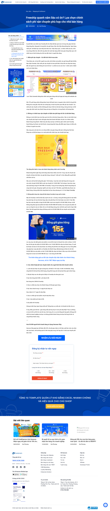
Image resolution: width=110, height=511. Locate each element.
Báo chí (82, 457)
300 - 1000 (51, 371)
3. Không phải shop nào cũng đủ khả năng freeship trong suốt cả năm (17, 55)
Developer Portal (85, 465)
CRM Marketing (45, 467)
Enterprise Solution (46, 472)
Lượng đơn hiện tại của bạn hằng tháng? (42, 367)
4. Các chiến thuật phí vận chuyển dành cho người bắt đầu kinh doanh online (16, 60)
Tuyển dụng (63, 465)
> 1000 (64, 371)
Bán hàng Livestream (47, 460)
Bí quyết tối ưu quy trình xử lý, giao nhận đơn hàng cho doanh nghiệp (53, 440)
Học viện (62, 457)
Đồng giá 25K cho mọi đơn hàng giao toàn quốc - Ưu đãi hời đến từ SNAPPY (83, 440)
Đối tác (82, 455)
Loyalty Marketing (46, 469)
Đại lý (81, 460)
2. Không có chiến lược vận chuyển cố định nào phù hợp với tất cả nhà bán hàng (16, 44)
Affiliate (82, 462)
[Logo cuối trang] (17, 453)
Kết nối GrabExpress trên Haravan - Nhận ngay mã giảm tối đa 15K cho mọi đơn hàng (25, 440)
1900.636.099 (18, 460)
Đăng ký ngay (42, 378)
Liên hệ (62, 462)
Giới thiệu (63, 455)
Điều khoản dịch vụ (46, 508)
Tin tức (62, 460)
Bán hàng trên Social (46, 457)
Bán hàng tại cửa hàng (47, 462)
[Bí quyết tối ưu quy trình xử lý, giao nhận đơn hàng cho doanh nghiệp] (55, 430)
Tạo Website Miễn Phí (102, 2)
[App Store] (15, 474)
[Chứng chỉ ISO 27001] (19, 492)
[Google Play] (23, 474)
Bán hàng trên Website (47, 455)
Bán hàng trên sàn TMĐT (48, 465)
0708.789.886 (64, 490)
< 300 (38, 371)
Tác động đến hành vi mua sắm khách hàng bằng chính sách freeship (17, 50)
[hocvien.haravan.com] (6, 2)
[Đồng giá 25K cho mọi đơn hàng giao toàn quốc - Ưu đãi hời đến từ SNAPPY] (83, 430)
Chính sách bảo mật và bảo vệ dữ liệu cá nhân (25, 508)
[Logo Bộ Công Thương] (93, 508)
